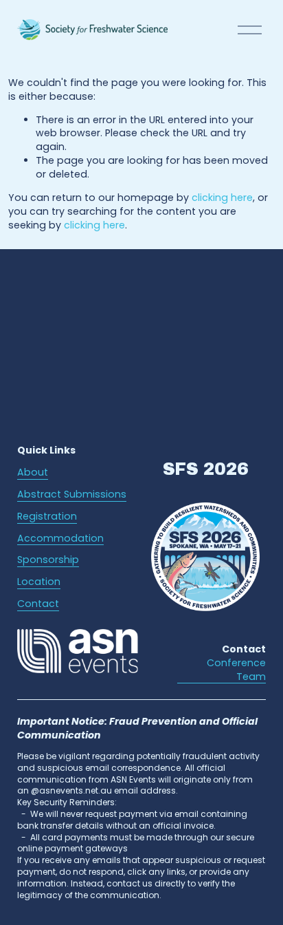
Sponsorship (48, 559)
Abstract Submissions (71, 494)
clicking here (222, 197)
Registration (47, 516)
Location (38, 581)
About (32, 472)
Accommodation (60, 538)
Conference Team (236, 670)
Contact (38, 603)
